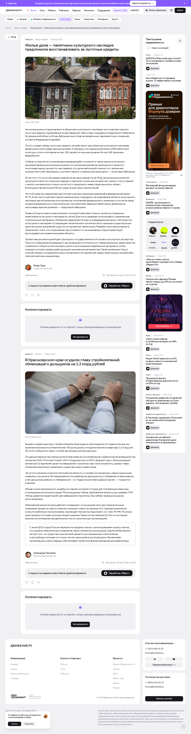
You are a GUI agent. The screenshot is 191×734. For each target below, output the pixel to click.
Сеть (42, 10)
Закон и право (41, 40)
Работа (52, 10)
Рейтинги (64, 10)
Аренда (148, 276)
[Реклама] (164, 131)
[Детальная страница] (164, 62)
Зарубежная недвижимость (156, 414)
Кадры (148, 335)
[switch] (157, 48)
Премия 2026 (120, 10)
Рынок (38, 354)
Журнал (76, 10)
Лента (33, 10)
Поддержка (103, 10)
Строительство (151, 182)
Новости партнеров (153, 395)
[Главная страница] (14, 10)
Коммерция (150, 199)
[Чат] (171, 10)
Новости (29, 40)
